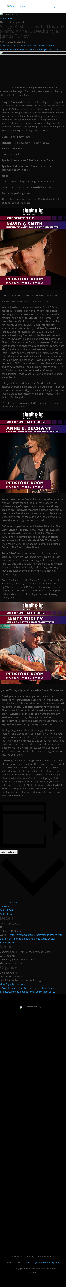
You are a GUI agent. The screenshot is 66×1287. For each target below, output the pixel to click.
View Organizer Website (13, 984)
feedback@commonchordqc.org (42, 1262)
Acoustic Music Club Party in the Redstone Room (27, 45)
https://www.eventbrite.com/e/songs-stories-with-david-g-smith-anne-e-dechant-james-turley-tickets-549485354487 (31, 938)
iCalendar (5, 906)
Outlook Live (6, 914)
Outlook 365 (6, 910)
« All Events (6, 18)
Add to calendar (8, 851)
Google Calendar (9, 902)
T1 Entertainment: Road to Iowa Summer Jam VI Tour (29, 49)
